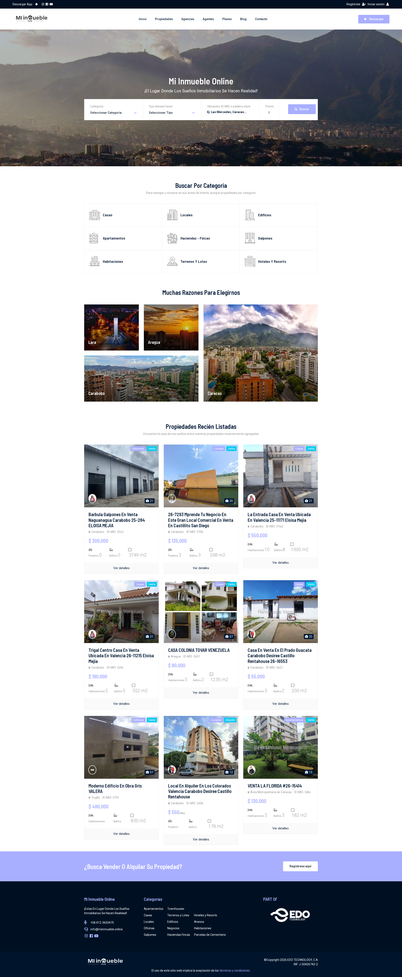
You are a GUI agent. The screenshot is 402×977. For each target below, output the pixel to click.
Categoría (96, 106)
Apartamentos (153, 908)
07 (231, 636)
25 (310, 636)
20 (231, 501)
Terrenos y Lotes (178, 915)
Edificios (172, 921)
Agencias (187, 19)
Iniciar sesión (376, 4)
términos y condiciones (234, 970)
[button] (269, 112)
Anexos (199, 921)
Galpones (150, 934)
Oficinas (149, 928)
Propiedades (164, 19)
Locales (149, 921)
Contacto (261, 19)
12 (231, 772)
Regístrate (353, 4)
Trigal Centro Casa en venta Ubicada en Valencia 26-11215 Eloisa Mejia (121, 655)
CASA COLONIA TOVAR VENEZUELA (199, 650)
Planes (227, 19)
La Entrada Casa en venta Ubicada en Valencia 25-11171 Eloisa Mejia (279, 517)
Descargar (376, 19)
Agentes (208, 19)
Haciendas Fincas (178, 934)
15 (310, 772)
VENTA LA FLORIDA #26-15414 (275, 785)
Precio (269, 106)
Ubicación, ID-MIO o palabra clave (228, 106)
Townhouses (175, 908)
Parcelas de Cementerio (210, 934)
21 (151, 501)
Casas (148, 915)
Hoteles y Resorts (205, 915)
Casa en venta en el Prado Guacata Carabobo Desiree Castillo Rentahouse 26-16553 (280, 655)
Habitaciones (202, 928)
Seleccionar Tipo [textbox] (161, 112)
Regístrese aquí (300, 866)
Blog (243, 19)
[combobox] (113, 113)
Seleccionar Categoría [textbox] (106, 112)
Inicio (143, 19)
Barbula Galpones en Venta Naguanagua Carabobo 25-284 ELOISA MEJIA (117, 520)
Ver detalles (121, 568)
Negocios (173, 928)
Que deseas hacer (161, 106)
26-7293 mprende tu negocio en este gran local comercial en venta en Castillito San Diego (200, 520)
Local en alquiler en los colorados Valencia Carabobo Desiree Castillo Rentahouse (200, 791)
